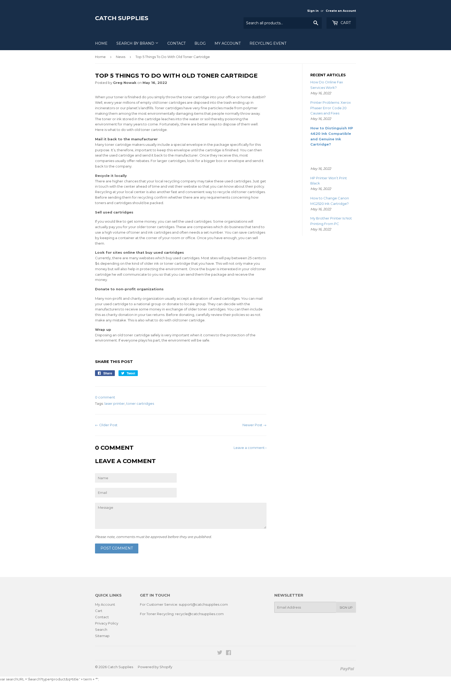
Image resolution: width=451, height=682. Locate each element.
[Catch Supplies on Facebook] (228, 653)
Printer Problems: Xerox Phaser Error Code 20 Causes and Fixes (330, 107)
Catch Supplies (121, 18)
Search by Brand (135, 43)
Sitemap (102, 636)
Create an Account (341, 11)
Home (101, 43)
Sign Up (346, 607)
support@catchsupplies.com (203, 604)
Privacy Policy (106, 623)
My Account (228, 43)
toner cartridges (140, 403)
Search (101, 629)
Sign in (313, 11)
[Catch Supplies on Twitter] (219, 653)
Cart (345, 22)
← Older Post (106, 425)
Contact (176, 43)
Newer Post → (254, 425)
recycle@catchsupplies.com (199, 614)
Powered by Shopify (155, 667)
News (120, 57)
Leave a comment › (250, 448)
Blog (200, 43)
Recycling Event (268, 43)
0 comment (105, 397)
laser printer (114, 403)
